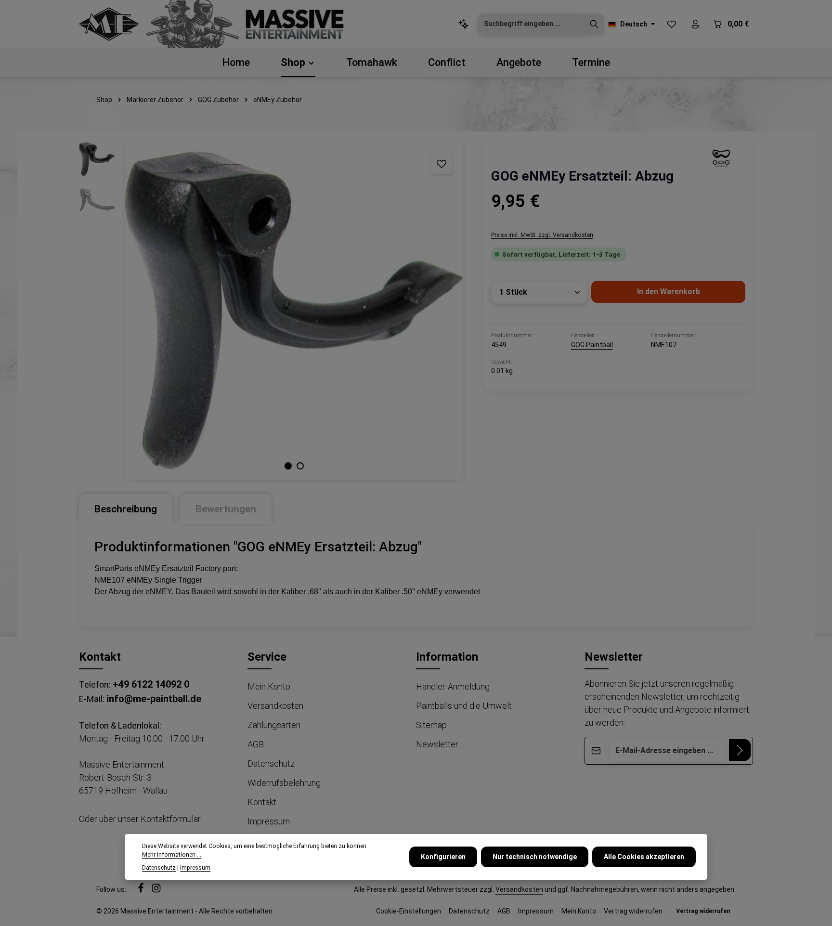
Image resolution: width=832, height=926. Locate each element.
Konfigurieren (443, 857)
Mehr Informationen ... (171, 854)
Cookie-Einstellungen (408, 911)
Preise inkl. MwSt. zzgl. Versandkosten (542, 235)
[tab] (125, 509)
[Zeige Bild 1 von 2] (288, 466)
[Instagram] (156, 890)
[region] (271, 310)
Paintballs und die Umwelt (464, 706)
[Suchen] (594, 24)
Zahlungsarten (273, 725)
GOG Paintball (592, 345)
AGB (255, 744)
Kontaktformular (171, 819)
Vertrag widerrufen (633, 911)
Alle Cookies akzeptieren (644, 857)
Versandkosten (275, 706)
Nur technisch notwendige (535, 857)
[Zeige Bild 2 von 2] (300, 466)
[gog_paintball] (721, 158)
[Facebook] (141, 890)
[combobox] (531, 24)
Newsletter (437, 744)
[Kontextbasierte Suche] (463, 24)
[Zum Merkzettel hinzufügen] (441, 163)
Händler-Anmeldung (453, 686)
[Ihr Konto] (695, 24)
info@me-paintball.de (153, 698)
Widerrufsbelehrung (284, 783)
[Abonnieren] (740, 750)
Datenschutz (271, 763)
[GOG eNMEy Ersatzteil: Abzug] (294, 310)
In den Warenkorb (668, 291)
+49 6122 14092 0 (151, 684)
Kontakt (261, 802)
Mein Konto (268, 686)
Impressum (268, 821)
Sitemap (431, 725)
